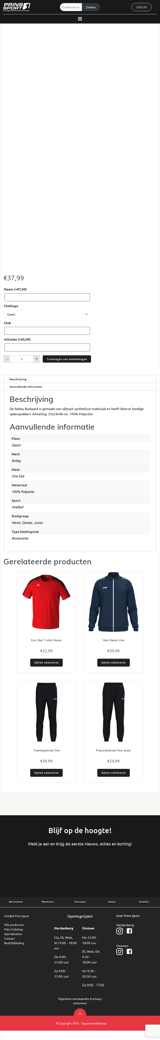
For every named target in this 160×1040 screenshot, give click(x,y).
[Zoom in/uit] (0, 1034)
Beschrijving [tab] (18, 379)
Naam (15, 289)
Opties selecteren (46, 662)
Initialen (17, 339)
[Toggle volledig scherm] (1, 1034)
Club (7, 323)
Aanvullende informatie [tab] (26, 386)
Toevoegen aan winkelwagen (67, 359)
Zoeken (91, 7)
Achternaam (69, 868)
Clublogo (11, 306)
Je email (109, 868)
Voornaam (28, 868)
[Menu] (80, 18)
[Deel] (3, 1034)
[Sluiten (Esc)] (4, 1034)
